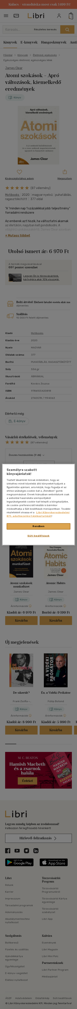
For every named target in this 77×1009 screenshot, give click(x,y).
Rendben (38, 526)
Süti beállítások (38, 535)
